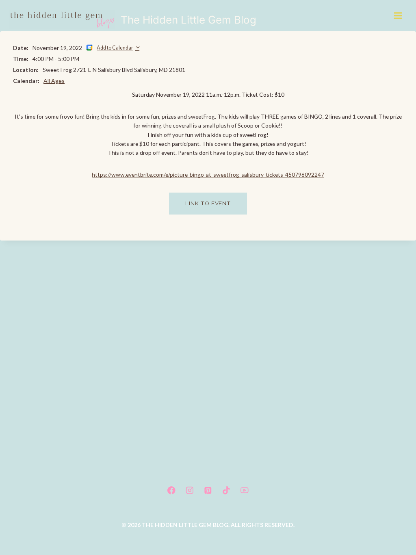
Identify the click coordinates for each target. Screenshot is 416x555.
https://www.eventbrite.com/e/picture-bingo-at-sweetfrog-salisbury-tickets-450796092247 (208, 174)
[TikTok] (226, 490)
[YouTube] (245, 490)
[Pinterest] (208, 490)
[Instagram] (189, 490)
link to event (207, 203)
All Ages (54, 80)
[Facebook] (171, 490)
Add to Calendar (115, 48)
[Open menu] (398, 15)
